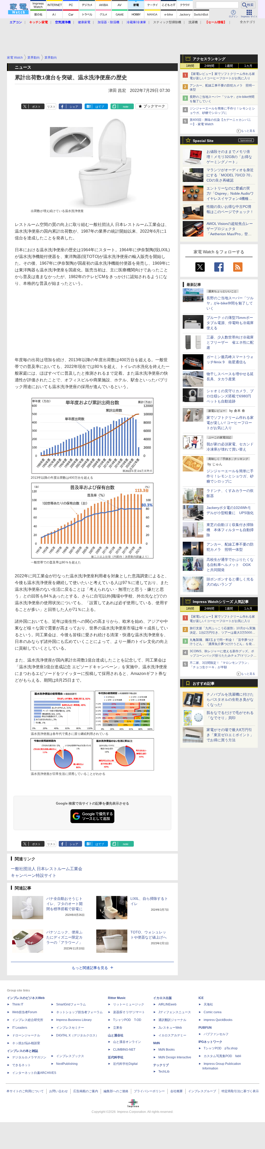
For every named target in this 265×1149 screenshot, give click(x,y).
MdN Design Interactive (174, 1057)
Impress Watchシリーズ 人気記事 (221, 602)
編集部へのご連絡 (116, 1091)
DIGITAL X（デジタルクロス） (77, 1035)
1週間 (229, 66)
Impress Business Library (74, 1020)
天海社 (208, 1004)
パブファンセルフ (216, 1034)
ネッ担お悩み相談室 (26, 1043)
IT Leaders (19, 1027)
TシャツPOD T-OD (127, 1020)
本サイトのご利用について (25, 1091)
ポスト (36, 106)
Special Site (203, 141)
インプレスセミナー (70, 1027)
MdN (156, 1043)
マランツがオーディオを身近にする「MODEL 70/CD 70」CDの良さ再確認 (230, 175)
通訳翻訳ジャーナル (172, 1020)
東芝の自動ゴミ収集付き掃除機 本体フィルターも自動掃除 (230, 530)
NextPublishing (67, 1064)
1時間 (190, 66)
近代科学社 (115, 1057)
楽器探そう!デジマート (129, 1012)
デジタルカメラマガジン (29, 1057)
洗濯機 (193, 22)
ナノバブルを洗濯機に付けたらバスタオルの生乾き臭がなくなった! (230, 699)
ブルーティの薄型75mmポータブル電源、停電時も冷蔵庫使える (230, 323)
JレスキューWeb (170, 1027)
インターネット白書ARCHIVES (34, 1073)
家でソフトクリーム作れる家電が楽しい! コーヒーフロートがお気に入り (230, 422)
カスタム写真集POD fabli (222, 1056)
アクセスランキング (209, 59)
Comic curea (213, 1012)
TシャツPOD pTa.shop (221, 1048)
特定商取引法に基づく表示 (240, 1091)
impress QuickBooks (218, 1020)
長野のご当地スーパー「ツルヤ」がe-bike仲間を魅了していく (230, 303)
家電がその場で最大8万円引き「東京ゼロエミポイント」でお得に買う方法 (230, 735)
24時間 (209, 66)
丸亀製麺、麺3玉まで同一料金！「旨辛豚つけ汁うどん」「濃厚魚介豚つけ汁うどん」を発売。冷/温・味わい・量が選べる (222, 644)
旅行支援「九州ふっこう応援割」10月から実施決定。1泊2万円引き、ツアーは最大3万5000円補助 (222, 632)
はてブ (99, 106)
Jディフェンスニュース (174, 1012)
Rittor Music (117, 998)
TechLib (164, 1071)
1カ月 (248, 66)
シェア (74, 106)
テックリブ (161, 1065)
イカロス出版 (162, 998)
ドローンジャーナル (26, 1035)
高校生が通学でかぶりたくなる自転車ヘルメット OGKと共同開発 (230, 564)
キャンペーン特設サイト (33, 875)
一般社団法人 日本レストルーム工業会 (46, 869)
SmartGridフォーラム (71, 1004)
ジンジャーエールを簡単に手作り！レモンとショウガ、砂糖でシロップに (230, 476)
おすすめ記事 (204, 683)
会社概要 (176, 1091)
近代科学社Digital (125, 1064)
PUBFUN (205, 1027)
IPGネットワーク (210, 1042)
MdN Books (166, 1049)
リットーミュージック (128, 1004)
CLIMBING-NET (124, 1049)
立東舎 (117, 1027)
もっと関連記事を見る (90, 968)
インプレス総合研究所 (27, 1020)
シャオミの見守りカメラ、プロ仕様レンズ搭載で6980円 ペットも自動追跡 (231, 396)
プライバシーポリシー (149, 1091)
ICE (201, 998)
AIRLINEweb (167, 1004)
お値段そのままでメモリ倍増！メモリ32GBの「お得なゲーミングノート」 (229, 156)
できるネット (21, 1065)
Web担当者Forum (24, 1012)
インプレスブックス (70, 1056)
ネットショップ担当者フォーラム (79, 1012)
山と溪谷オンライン (127, 1042)
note (125, 106)
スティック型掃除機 (167, 22)
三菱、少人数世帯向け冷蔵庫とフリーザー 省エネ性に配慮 (230, 342)
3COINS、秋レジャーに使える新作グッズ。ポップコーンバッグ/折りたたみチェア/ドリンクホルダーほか (223, 655)
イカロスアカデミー (172, 1035)
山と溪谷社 (115, 1035)
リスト (51, 106)
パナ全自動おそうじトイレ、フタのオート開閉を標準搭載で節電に (64, 903)
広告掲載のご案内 (85, 1091)
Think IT (17, 1004)
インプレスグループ (202, 1091)
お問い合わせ (58, 1091)
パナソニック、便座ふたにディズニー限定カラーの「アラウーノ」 (64, 937)
